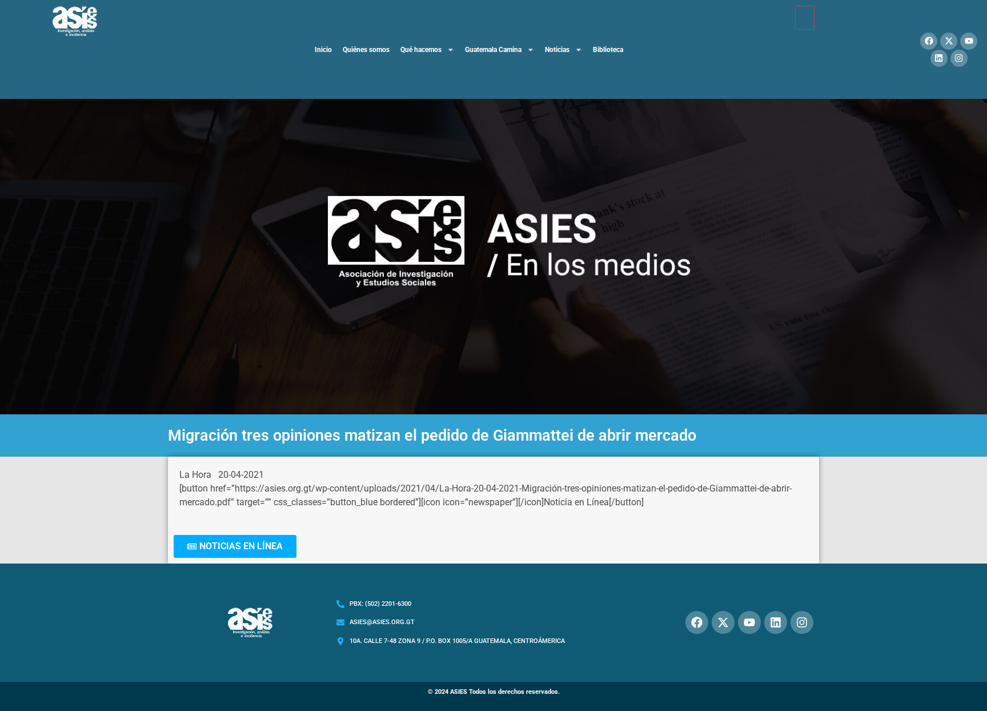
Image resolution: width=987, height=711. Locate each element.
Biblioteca (608, 50)
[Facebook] (928, 41)
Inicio (323, 50)
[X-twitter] (948, 41)
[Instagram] (959, 58)
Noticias (557, 50)
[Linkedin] (939, 58)
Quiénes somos (366, 50)
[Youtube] (968, 41)
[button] (235, 546)
